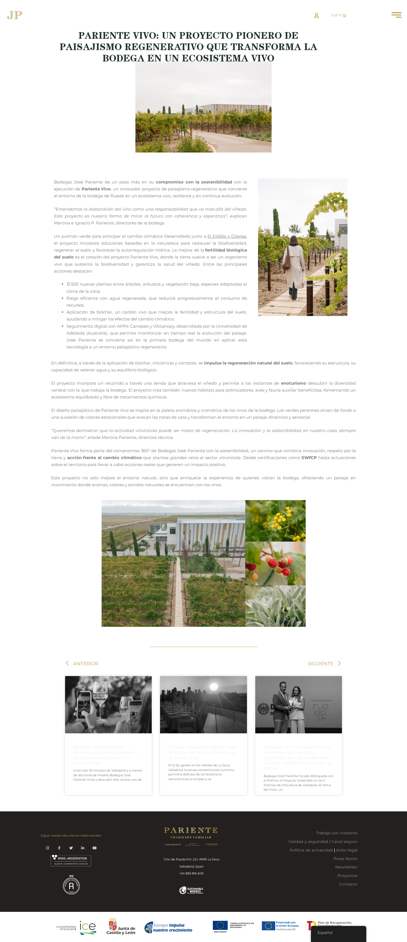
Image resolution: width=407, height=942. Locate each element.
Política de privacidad (311, 850)
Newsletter (346, 867)
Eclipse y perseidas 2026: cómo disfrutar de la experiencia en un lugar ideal (202, 752)
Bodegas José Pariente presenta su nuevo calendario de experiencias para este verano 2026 (105, 755)
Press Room (345, 858)
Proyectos (347, 875)
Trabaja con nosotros (336, 832)
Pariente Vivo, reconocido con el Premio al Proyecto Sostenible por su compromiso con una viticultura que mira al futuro (298, 757)
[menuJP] (396, 16)
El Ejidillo (216, 236)
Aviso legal (346, 850)
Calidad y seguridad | (309, 841)
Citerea (238, 236)
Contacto (348, 884)
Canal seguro (344, 841)
